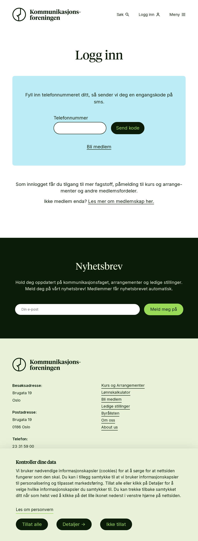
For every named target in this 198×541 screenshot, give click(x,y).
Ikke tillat (116, 524)
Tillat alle (32, 524)
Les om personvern (34, 509)
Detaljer (71, 524)
